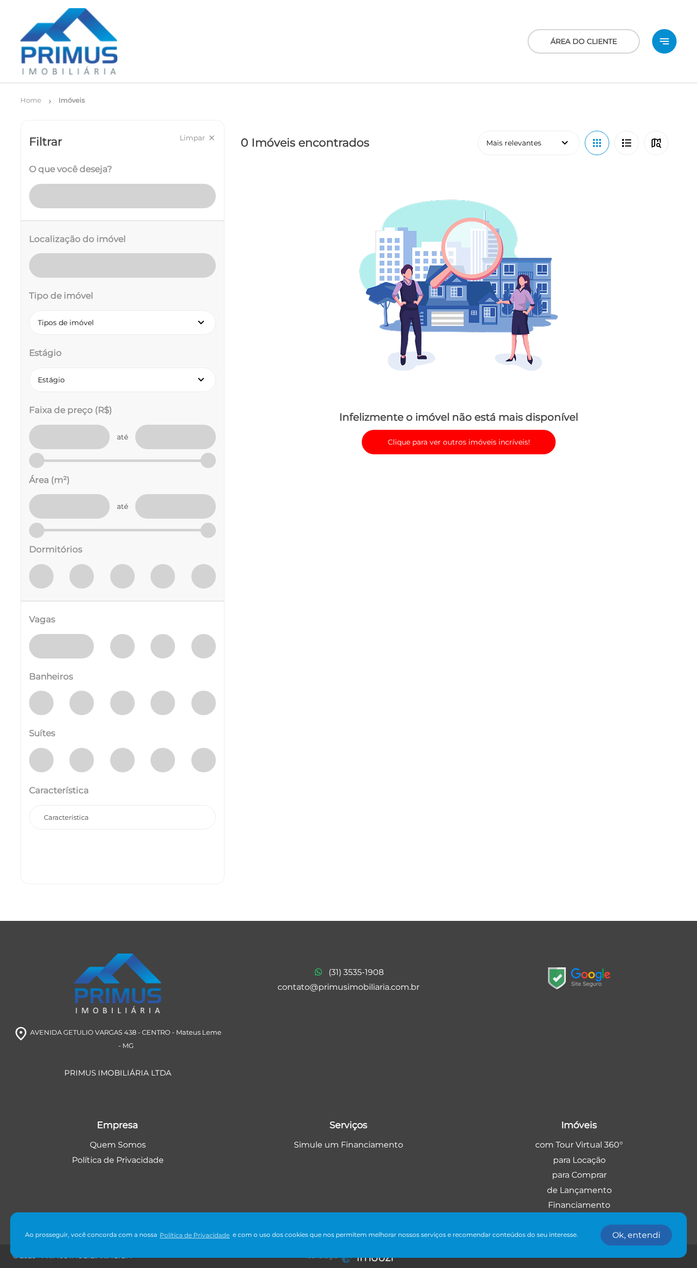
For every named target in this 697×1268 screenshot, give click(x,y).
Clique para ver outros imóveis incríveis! (459, 442)
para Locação (579, 1160)
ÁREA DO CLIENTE (584, 41)
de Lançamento (579, 1190)
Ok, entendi (636, 1235)
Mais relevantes (528, 143)
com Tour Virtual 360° (579, 1145)
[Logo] (68, 41)
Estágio (127, 380)
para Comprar (579, 1175)
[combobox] (122, 817)
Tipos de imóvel (127, 322)
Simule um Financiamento (348, 1145)
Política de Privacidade (118, 1160)
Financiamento (579, 1205)
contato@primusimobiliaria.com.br (348, 987)
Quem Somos (118, 1145)
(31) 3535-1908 (356, 972)
